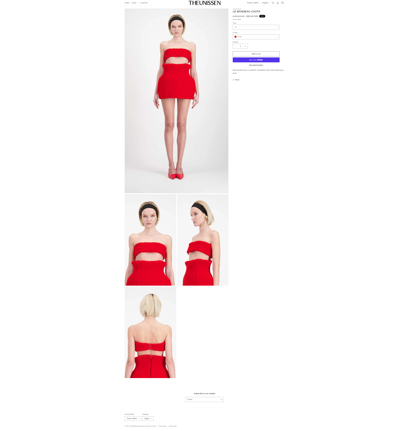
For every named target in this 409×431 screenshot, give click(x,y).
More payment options (256, 65)
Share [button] (237, 80)
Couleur (235, 32)
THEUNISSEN (134, 426)
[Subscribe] (221, 399)
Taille (234, 23)
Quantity (235, 42)
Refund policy (173, 426)
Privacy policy (162, 426)
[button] (135, 3)
